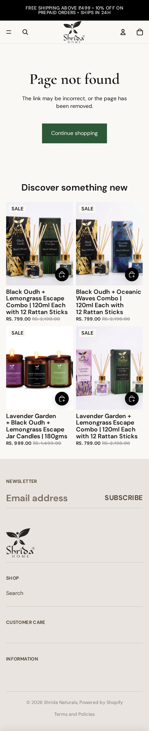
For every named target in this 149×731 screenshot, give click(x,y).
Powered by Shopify (101, 702)
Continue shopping (74, 133)
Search (14, 593)
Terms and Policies (74, 714)
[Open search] (25, 32)
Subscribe (124, 497)
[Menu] (9, 32)
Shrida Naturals (61, 702)
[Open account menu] (123, 32)
